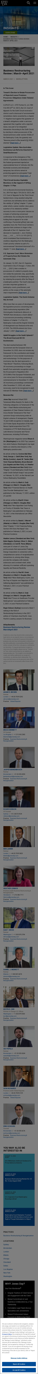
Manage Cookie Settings (19, 1358)
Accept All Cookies (19, 1370)
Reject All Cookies (19, 1364)
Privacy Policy (7, 1334)
